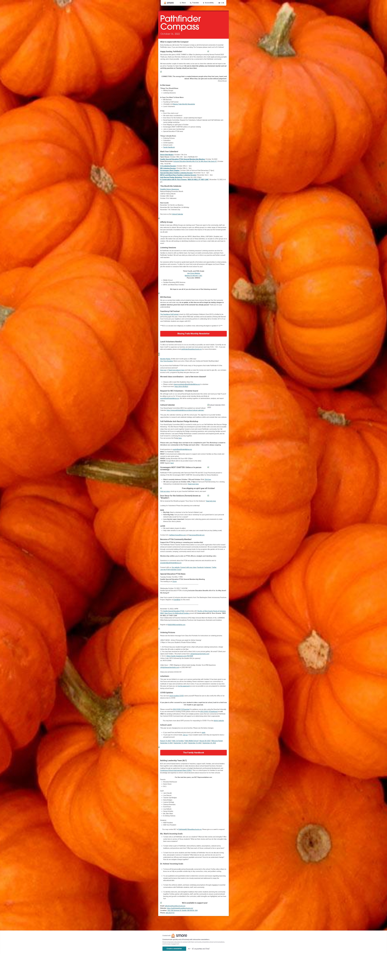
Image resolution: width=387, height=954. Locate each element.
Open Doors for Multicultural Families (176, 613)
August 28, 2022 (205, 741)
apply (203, 732)
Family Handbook (169, 147)
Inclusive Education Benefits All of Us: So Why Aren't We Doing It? (195, 161)
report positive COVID (176, 696)
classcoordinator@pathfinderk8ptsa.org (187, 384)
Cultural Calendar (177, 214)
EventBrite (177, 600)
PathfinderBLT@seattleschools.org (190, 829)
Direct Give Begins (166, 155)
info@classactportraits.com (199, 654)
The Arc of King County (205, 611)
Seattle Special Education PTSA (173, 611)
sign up (185, 735)
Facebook (200, 567)
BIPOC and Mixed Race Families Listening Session (178, 175)
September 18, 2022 (194, 743)
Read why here (211, 501)
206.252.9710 (170, 913)
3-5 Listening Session (168, 166)
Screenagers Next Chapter (169, 170)
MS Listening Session (168, 168)
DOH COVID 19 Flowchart (181, 709)
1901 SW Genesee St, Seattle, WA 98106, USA (182, 910)
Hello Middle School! (191, 741)
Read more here (193, 484)
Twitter (214, 567)
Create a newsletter (174, 949)
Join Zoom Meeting (193, 273)
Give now (163, 370)
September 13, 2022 (180, 743)
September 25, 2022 (209, 743)
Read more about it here (177, 370)
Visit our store (165, 491)
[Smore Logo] (169, 2)
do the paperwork (184, 686)
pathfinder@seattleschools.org (191, 349)
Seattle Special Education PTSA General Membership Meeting (182, 159)
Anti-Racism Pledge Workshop (171, 177)
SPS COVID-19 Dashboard (209, 711)
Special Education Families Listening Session (176, 173)
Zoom (175, 581)
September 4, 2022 (166, 743)
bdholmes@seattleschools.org (175, 906)
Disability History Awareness (169, 189)
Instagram (207, 567)
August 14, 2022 (165, 741)
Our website (176, 567)
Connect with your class (188, 567)
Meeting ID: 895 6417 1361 (193, 276)
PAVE (162, 613)
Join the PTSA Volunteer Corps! (170, 570)
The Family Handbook (193, 752)
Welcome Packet (217, 741)
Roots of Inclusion (219, 611)
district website (219, 721)
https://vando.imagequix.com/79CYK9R (179, 656)
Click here (208, 479)
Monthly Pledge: (165, 359)
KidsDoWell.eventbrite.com (176, 625)
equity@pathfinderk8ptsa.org (169, 398)
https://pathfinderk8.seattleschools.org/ (180, 908)
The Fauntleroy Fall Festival (169, 314)
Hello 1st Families (178, 741)
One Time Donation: (166, 361)
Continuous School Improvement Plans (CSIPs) (176, 770)
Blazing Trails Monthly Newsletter (184, 104)
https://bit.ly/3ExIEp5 (181, 386)
